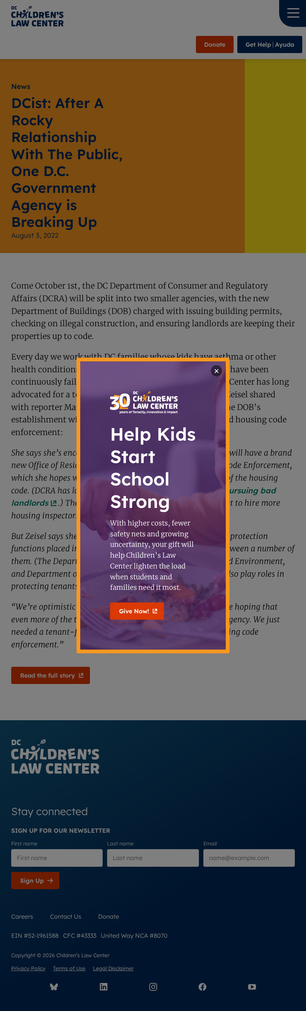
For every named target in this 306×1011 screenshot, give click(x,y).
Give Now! (134, 611)
